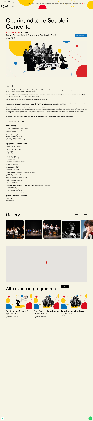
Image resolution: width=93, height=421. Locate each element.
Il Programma (30, 3)
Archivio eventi (76, 3)
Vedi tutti (65, 287)
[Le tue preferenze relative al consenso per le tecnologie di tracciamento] (2, 418)
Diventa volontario (65, 3)
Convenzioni (55, 3)
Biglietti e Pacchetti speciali (43, 3)
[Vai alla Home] (7, 4)
